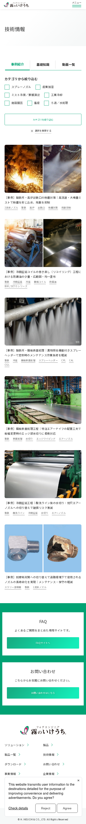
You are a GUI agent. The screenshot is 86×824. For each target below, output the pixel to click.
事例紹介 (17, 64)
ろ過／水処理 (59, 103)
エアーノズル (66, 438)
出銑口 (41, 207)
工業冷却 (57, 95)
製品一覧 (10, 754)
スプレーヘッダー (48, 360)
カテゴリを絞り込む (43, 119)
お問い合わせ (51, 764)
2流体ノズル (11, 207)
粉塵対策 (53, 207)
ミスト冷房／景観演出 (25, 95)
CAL (71, 360)
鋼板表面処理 (28, 360)
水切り (29, 438)
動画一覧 (68, 64)
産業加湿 (48, 87)
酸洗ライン (19, 513)
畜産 (37, 103)
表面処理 (17, 438)
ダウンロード (13, 764)
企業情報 (49, 773)
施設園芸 (17, 103)
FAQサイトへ (43, 642)
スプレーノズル (21, 87)
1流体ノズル (39, 587)
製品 (46, 745)
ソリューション (15, 745)
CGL (7, 364)
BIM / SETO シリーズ (16, 286)
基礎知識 (42, 64)
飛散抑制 (66, 207)
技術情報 (49, 754)
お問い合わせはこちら (43, 693)
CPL (63, 360)
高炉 (32, 207)
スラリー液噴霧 (13, 587)
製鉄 (23, 207)
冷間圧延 (17, 281)
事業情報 (10, 773)
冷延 (28, 281)
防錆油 (52, 281)
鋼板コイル (40, 281)
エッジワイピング (45, 438)
